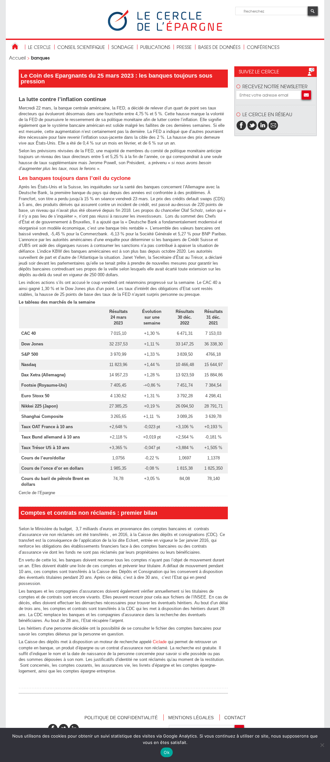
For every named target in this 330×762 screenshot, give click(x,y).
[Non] (322, 745)
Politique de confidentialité (121, 717)
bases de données (219, 47)
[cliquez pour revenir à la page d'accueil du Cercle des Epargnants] (165, 29)
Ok (167, 752)
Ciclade (160, 641)
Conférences (263, 47)
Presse (184, 47)
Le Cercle (39, 47)
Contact (235, 717)
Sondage (123, 47)
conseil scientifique (81, 47)
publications (155, 47)
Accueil (17, 57)
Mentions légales (191, 717)
